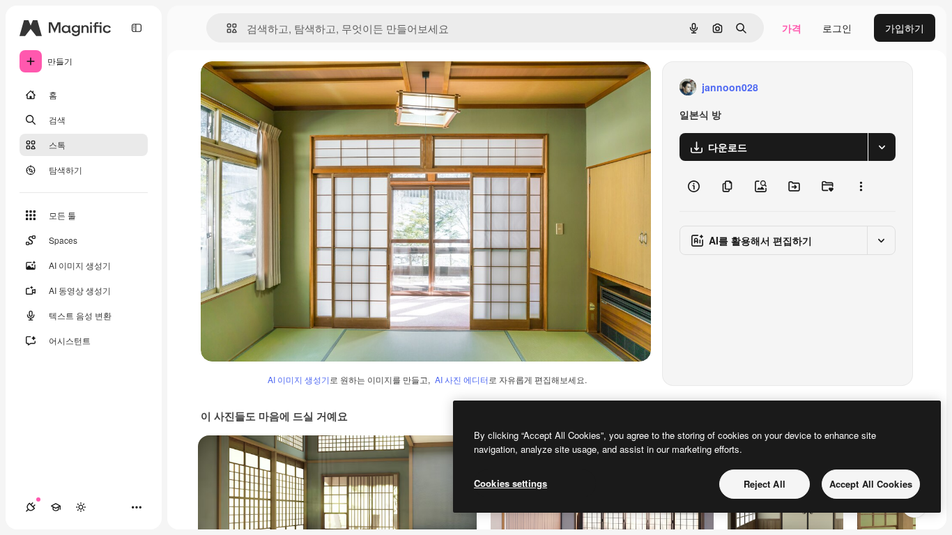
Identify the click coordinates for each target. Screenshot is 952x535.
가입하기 (904, 28)
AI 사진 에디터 (462, 379)
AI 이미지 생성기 (299, 379)
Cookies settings (510, 483)
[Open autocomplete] (226, 28)
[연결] (31, 507)
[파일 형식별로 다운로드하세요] (882, 147)
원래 (280, 87)
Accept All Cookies (870, 483)
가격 (791, 28)
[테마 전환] (81, 507)
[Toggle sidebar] (136, 28)
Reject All (764, 483)
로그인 (837, 28)
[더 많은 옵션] (861, 186)
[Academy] (56, 507)
